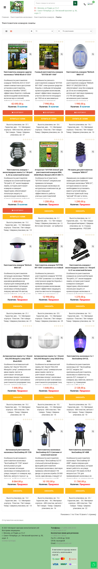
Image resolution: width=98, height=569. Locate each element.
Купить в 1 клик (17, 119)
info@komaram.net (63, 543)
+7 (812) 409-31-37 (58, 530)
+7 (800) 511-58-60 (58, 536)
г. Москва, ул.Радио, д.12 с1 (47, 8)
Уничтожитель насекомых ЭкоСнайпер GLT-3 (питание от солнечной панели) (49, 452)
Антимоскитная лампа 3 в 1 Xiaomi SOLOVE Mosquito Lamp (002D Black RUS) (17, 358)
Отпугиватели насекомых (12, 520)
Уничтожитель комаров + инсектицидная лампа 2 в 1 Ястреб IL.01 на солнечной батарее (80, 267)
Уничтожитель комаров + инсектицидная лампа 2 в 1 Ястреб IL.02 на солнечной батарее (17, 172)
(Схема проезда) (9, 541)
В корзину (18, 112)
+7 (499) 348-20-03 (68, 528)
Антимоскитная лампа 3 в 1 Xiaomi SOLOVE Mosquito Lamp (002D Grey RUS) (49, 358)
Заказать (48, 211)
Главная (5, 17)
